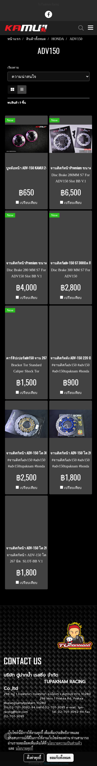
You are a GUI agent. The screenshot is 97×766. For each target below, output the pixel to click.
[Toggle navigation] (90, 28)
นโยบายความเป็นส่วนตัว (64, 743)
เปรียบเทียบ (28, 203)
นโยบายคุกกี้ (24, 748)
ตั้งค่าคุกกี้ (34, 757)
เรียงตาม (14, 67)
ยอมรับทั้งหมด (60, 757)
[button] (79, 28)
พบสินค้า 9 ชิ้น (16, 102)
